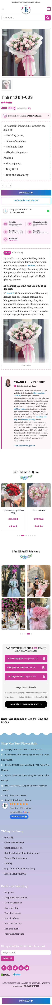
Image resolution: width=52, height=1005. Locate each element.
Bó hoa (31, 265)
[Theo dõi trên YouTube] (26, 968)
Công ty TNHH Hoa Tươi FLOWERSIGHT (21, 211)
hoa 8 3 (10, 293)
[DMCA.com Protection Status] (5, 974)
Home (4, 718)
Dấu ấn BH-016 (13, 510)
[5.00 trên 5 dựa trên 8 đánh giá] (26, 102)
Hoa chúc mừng (17, 718)
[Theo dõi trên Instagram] (9, 968)
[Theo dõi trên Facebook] (4, 968)
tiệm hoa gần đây (28, 419)
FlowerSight (31, 986)
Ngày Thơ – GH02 (38, 510)
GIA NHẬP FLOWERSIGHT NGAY (25, 704)
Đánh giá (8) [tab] (17, 253)
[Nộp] (48, 17)
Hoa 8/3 (32, 718)
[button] (17, 535)
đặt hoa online (20, 409)
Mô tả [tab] (7, 253)
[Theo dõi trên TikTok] (15, 968)
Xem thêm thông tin (23, 445)
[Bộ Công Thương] (17, 974)
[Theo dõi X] (21, 968)
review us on (17, 816)
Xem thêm (26, 365)
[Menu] (2, 9)
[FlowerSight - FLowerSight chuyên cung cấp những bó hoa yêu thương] (26, 9)
